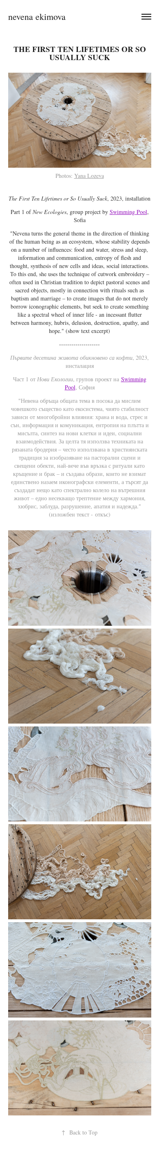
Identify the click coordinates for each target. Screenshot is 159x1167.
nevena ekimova (37, 16)
